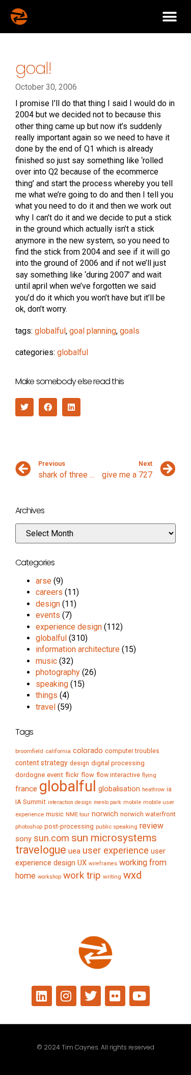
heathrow (153, 789)
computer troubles (132, 751)
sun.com (51, 838)
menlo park (107, 802)
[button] (169, 16)
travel (46, 707)
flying (149, 775)
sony (23, 838)
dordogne (30, 775)
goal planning (92, 331)
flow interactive (118, 775)
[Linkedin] (42, 996)
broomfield (29, 751)
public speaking (117, 826)
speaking (52, 684)
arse (43, 581)
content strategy (41, 763)
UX (82, 862)
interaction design (70, 802)
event (55, 775)
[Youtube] (139, 996)
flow (87, 775)
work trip (82, 875)
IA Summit (30, 802)
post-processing (69, 826)
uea (74, 851)
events (48, 615)
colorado (88, 750)
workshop (49, 876)
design (48, 604)
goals (130, 331)
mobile (132, 802)
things (47, 695)
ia (169, 789)
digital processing (118, 763)
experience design (69, 627)
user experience (116, 850)
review (151, 826)
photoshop (28, 826)
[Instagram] (66, 996)
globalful (50, 331)
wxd (132, 875)
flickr (72, 775)
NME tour (78, 814)
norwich (105, 813)
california (58, 751)
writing (112, 876)
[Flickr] (115, 996)
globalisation (119, 789)
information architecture (78, 649)
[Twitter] (90, 996)
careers (49, 592)
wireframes (103, 863)
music (46, 661)
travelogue (40, 849)
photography (58, 672)
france (26, 788)
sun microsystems (114, 838)
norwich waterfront (148, 814)
